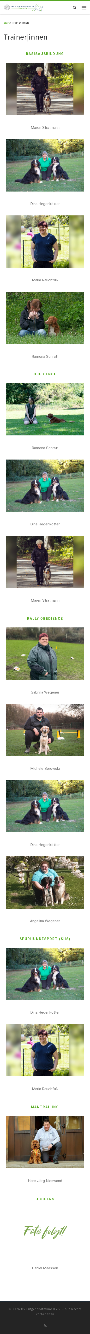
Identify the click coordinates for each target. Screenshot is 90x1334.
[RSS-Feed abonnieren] (45, 1326)
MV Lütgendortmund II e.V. (41, 1309)
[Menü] (84, 7)
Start (7, 22)
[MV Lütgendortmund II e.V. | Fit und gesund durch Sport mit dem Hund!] (23, 7)
